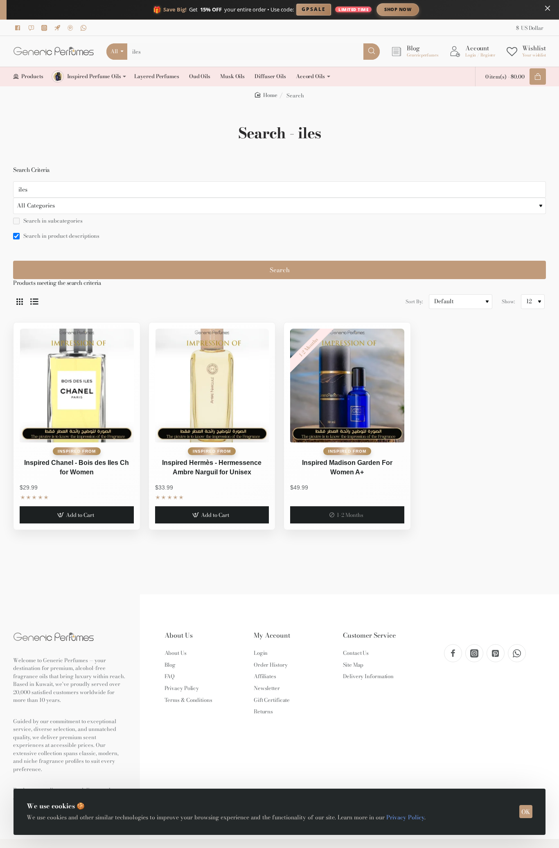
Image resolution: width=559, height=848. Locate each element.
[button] (76, 514)
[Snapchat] (32, 28)
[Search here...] (371, 51)
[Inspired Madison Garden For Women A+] (347, 386)
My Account (272, 635)
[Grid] (19, 301)
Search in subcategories (52, 221)
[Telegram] (58, 28)
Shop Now (397, 9)
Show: (508, 301)
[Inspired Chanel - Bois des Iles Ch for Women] (77, 386)
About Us (179, 635)
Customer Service (369, 635)
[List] (34, 301)
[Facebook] (19, 28)
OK (525, 811)
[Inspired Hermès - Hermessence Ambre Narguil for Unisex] (212, 386)
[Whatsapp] (85, 28)
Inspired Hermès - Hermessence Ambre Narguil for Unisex (211, 467)
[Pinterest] (71, 28)
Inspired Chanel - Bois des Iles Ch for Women (76, 467)
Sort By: (414, 301)
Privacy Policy (405, 817)
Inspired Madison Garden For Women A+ (347, 467)
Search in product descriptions (60, 236)
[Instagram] (45, 28)
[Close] (547, 8)
